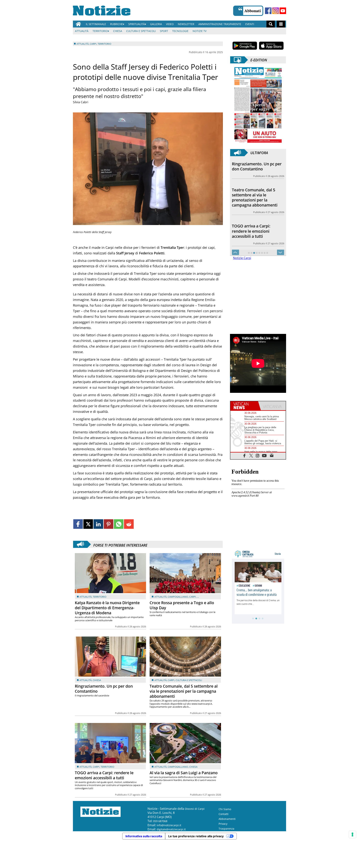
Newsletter (186, 24)
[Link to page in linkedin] (98, 524)
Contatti (223, 814)
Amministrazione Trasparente (219, 24)
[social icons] (244, 455)
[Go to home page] (78, 24)
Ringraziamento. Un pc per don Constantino (104, 688)
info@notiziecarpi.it (169, 825)
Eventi (249, 24)
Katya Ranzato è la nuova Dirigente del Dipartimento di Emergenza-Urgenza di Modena (107, 607)
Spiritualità (136, 24)
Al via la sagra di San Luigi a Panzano (184, 772)
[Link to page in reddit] (129, 524)
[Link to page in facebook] (78, 524)
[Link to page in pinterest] (108, 524)
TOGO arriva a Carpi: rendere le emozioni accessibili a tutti (104, 775)
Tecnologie (180, 31)
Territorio (100, 31)
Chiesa (117, 31)
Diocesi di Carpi (195, 809)
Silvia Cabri (80, 102)
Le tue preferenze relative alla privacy (196, 836)
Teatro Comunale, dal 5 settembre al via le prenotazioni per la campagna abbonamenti (184, 691)
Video (170, 24)
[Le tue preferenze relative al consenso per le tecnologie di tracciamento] (352, 834)
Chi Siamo (225, 809)
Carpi (192, 596)
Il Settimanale (96, 24)
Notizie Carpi (242, 258)
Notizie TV (199, 31)
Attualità (81, 31)
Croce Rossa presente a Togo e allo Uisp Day (182, 605)
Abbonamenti (227, 819)
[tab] (244, 405)
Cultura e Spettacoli (141, 31)
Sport (164, 31)
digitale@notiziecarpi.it (171, 829)
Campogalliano (178, 596)
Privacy (223, 823)
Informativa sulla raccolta (143, 836)
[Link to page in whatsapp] (118, 524)
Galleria (156, 24)
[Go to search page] (270, 24)
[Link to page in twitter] (88, 524)
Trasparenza (226, 828)
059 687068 (160, 821)
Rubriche (116, 24)
